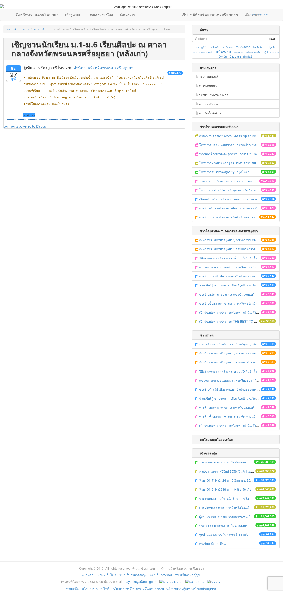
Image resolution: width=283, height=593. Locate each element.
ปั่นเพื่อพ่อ (257, 47)
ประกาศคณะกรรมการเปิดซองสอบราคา (226, 462)
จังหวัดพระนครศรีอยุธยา (37, 14)
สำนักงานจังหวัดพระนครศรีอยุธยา (103, 67)
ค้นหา (273, 38)
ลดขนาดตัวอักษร (241, 14)
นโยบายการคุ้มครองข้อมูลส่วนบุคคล (191, 588)
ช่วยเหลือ (72, 588)
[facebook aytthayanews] (170, 581)
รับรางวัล (238, 52)
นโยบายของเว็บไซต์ (96, 588)
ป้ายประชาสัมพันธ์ (240, 56)
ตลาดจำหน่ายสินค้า (203, 52)
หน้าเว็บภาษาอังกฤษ (133, 575)
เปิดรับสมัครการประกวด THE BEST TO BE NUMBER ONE (239, 321)
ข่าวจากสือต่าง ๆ (210, 104)
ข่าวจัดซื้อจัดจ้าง (210, 113)
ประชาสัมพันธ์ (208, 77)
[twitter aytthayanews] (194, 581)
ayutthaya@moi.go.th (141, 581)
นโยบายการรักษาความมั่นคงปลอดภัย (138, 588)
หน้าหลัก (12, 29)
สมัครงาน (223, 52)
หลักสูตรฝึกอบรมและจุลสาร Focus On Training (231, 154)
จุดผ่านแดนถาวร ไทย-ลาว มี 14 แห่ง (224, 534)
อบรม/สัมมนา (43, 29)
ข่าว (26, 29)
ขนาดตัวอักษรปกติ (246, 14)
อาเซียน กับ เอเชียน (213, 543)
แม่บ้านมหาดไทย (253, 52)
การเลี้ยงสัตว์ (214, 47)
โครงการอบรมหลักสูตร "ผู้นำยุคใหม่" (224, 172)
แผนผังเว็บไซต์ (106, 575)
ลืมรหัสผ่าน (127, 15)
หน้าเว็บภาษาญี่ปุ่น (187, 575)
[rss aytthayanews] (214, 581)
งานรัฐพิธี (201, 47)
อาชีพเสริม (228, 47)
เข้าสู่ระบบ (73, 14)
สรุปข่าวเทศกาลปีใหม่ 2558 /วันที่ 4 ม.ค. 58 (228, 471)
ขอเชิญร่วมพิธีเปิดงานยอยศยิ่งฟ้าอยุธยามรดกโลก (232, 276)
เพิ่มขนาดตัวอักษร (250, 14)
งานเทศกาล (243, 47)
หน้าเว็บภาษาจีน (161, 575)
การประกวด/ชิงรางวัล (213, 95)
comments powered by (25, 126)
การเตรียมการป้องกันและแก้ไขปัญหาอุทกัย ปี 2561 (233, 344)
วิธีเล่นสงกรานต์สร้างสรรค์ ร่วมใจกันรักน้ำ (228, 258)
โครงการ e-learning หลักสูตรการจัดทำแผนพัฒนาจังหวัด (237, 190)
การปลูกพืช (270, 47)
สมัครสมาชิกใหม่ (101, 15)
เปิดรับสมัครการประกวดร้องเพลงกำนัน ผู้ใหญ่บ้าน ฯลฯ (236, 312)
